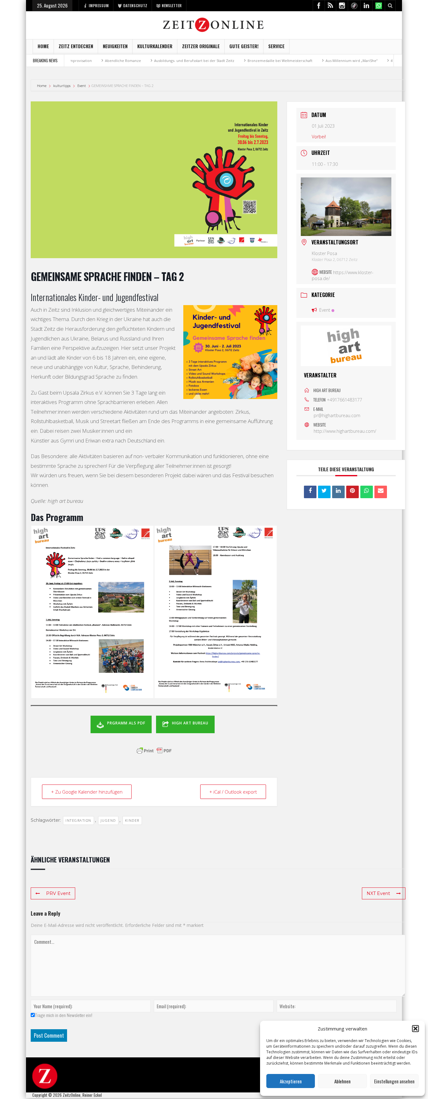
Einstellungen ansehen (394, 1081)
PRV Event (58, 893)
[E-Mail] (380, 492)
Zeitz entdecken (76, 46)
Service (276, 46)
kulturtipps (61, 85)
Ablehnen (342, 1081)
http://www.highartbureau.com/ (345, 431)
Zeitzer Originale (201, 46)
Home (43, 46)
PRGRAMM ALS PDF (126, 723)
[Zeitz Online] (214, 24)
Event (81, 85)
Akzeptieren (291, 1081)
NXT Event (378, 893)
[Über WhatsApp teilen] (366, 492)
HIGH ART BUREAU (190, 723)
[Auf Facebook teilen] (310, 492)
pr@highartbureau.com (337, 415)
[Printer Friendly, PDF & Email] (154, 750)
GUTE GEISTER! (243, 46)
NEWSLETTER (172, 5)
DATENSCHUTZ (135, 5)
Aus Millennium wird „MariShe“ (330, 60)
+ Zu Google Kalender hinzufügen (87, 792)
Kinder (132, 820)
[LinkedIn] (338, 492)
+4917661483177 (344, 400)
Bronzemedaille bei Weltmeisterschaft (258, 60)
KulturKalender (154, 46)
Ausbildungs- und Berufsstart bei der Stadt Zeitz (172, 60)
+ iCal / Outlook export (233, 792)
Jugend (108, 820)
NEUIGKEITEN (115, 46)
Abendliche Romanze (101, 60)
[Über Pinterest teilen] (352, 492)
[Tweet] (324, 492)
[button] (415, 1028)
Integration (78, 820)
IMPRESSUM (99, 5)
